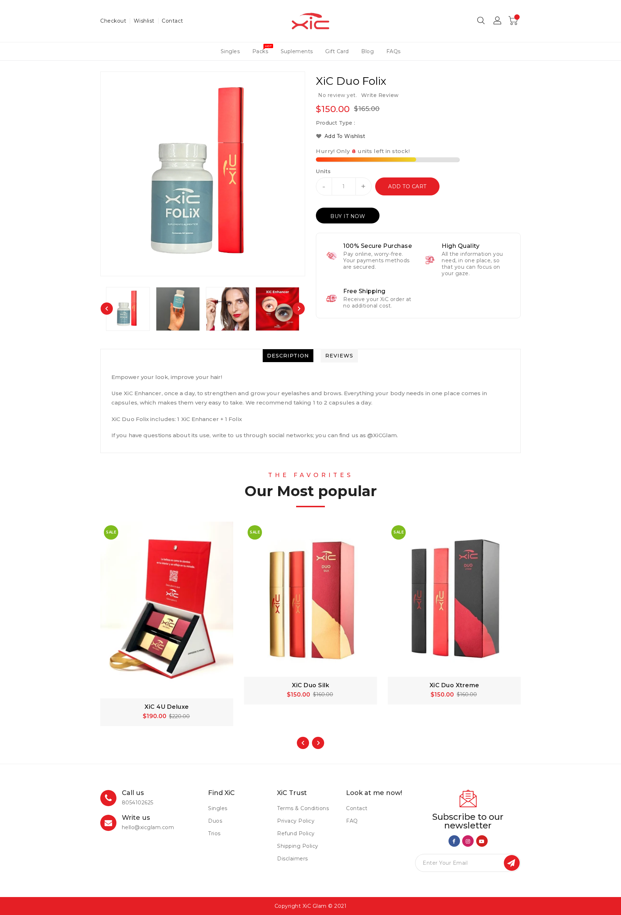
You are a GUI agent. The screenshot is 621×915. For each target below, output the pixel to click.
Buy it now (347, 216)
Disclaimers (292, 858)
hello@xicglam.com (148, 827)
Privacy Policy (295, 821)
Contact (172, 21)
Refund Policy (296, 833)
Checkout (113, 21)
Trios (214, 833)
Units (323, 171)
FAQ (352, 821)
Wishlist (144, 21)
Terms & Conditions (303, 808)
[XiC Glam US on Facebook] (454, 840)
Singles (217, 808)
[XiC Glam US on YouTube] (481, 840)
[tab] (288, 355)
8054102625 (137, 802)
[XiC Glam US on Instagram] (468, 840)
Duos (215, 821)
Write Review (380, 95)
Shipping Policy (297, 846)
